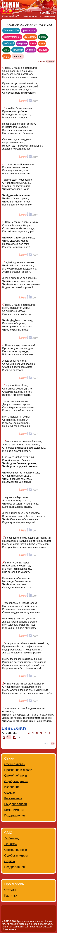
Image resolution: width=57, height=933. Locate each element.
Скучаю (9, 792)
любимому (30, 37)
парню (43, 37)
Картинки (10, 895)
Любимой (10, 844)
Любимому (11, 838)
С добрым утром (16, 781)
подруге (42, 50)
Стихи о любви (14, 764)
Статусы (10, 889)
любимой (8, 43)
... (24, 732)
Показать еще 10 (14, 727)
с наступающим (12, 37)
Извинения (11, 787)
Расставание (13, 798)
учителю (30, 50)
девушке (22, 43)
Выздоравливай (15, 804)
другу (6, 56)
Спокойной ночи (15, 775)
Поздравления (14, 815)
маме (33, 43)
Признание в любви (18, 769)
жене (42, 43)
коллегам (17, 50)
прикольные (29, 30)
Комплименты (14, 809)
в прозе (41, 61)
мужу (6, 50)
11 (14, 737)
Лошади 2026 (11, 30)
